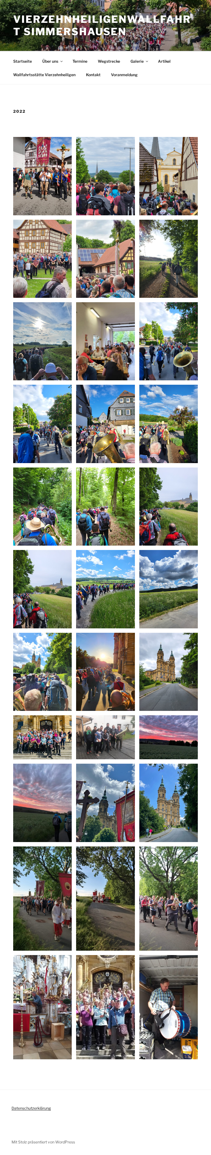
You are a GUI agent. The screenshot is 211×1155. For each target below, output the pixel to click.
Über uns (50, 61)
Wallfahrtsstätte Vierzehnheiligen (44, 74)
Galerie (137, 61)
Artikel (164, 61)
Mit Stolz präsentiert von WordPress (43, 1142)
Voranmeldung (124, 74)
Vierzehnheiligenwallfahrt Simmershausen (102, 25)
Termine (80, 61)
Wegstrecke (109, 61)
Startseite (22, 61)
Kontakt (93, 74)
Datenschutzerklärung (31, 1108)
